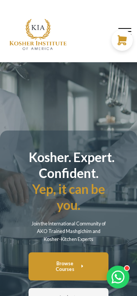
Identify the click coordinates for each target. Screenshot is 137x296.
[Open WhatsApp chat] (118, 277)
